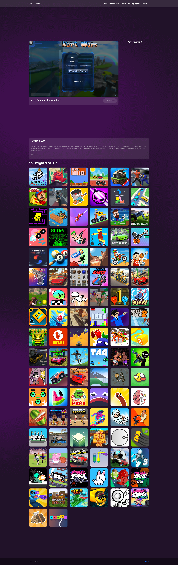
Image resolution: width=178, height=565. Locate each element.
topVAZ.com (34, 3)
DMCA (147, 562)
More (144, 4)
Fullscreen (111, 100)
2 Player (123, 4)
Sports (137, 4)
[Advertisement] (89, 26)
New (105, 4)
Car (117, 4)
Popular (112, 4)
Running (131, 4)
